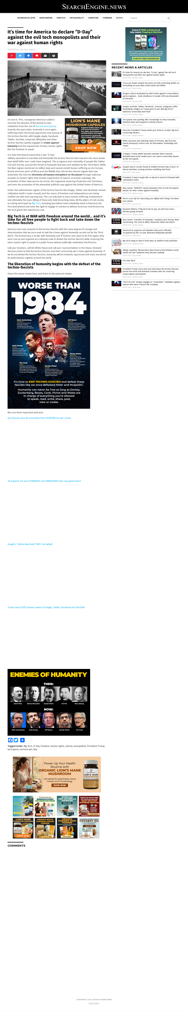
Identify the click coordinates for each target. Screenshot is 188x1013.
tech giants (13, 749)
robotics (61, 18)
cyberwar (107, 18)
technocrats (26, 749)
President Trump (95, 746)
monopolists (79, 746)
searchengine (45, 18)
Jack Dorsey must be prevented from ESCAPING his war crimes (39, 418)
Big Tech (36, 203)
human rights (57, 746)
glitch (119, 18)
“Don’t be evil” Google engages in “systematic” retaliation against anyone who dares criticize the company (151, 283)
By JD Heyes (136, 162)
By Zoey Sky (137, 204)
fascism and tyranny (45, 126)
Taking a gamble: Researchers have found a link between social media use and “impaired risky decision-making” (151, 251)
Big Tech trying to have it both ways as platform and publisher (150, 241)
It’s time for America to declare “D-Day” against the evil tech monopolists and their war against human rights (149, 73)
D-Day (36, 746)
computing (93, 18)
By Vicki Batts (137, 88)
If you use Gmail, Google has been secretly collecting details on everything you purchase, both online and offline (151, 84)
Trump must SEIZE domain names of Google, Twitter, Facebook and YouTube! (46, 607)
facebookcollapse (26, 18)
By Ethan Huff (137, 101)
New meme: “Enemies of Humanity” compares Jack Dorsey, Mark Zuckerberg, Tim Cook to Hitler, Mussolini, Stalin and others (151, 221)
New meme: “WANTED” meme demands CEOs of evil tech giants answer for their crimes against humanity (151, 189)
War (35, 749)
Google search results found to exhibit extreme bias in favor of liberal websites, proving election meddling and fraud (150, 168)
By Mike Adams (138, 78)
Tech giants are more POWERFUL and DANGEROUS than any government (44, 481)
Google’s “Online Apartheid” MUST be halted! (30, 544)
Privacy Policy (94, 1003)
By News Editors (138, 136)
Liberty (68, 746)
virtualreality (77, 18)
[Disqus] (57, 884)
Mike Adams (29, 49)
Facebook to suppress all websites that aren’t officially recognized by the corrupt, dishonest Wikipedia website (147, 231)
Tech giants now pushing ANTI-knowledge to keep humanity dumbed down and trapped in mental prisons (149, 120)
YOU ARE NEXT (129, 261)
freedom (45, 746)
